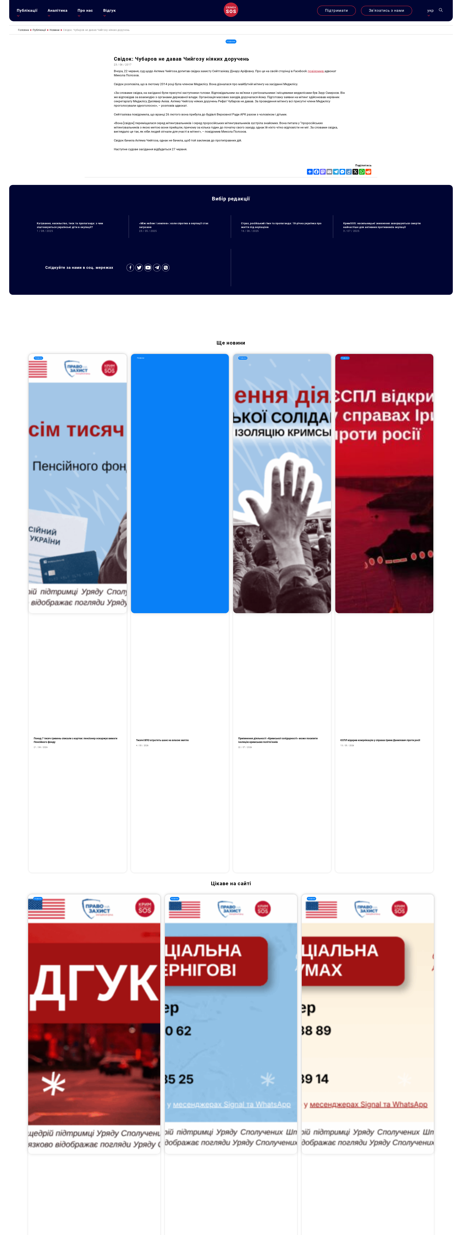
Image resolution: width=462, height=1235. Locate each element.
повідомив (316, 71)
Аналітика (57, 10)
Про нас (85, 10)
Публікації (27, 10)
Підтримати (336, 10)
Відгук (109, 10)
